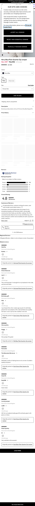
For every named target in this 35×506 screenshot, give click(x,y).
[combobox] (17, 73)
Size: (2, 85)
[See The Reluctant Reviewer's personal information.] (16, 353)
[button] (2, 54)
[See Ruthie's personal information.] (6, 251)
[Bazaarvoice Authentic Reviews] (9, 173)
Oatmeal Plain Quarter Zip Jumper (22, 263)
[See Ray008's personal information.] (7, 380)
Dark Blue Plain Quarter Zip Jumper (22, 444)
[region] (17, 28)
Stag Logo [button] (11, 80)
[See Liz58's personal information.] (6, 405)
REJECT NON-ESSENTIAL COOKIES (17, 39)
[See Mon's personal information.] (5, 300)
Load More (17, 450)
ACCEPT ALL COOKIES (17, 32)
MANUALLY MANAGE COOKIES (17, 46)
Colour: (3, 69)
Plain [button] (3, 80)
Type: (2, 77)
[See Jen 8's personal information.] (6, 275)
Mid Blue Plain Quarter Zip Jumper (22, 341)
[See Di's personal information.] (4, 433)
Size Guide (31, 85)
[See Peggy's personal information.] (6, 329)
